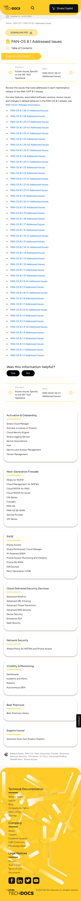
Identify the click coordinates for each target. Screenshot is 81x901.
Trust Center (14, 865)
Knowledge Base (16, 846)
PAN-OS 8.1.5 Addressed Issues (27, 321)
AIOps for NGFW (15, 480)
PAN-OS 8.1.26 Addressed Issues (27, 116)
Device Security (15, 614)
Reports (11, 683)
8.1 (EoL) (44, 756)
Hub (9, 445)
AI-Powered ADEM (16, 553)
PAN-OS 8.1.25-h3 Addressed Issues (29, 121)
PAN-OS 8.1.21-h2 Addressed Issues (29, 184)
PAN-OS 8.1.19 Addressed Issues (27, 213)
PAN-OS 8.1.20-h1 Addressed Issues (29, 201)
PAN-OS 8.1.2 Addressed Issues (27, 344)
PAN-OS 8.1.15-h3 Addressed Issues (29, 235)
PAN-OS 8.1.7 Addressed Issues (27, 304)
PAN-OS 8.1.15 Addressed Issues (27, 241)
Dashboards (13, 674)
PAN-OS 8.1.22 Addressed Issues (27, 173)
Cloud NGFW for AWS (18, 488)
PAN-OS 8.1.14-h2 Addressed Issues (29, 247)
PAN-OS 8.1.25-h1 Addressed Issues (29, 133)
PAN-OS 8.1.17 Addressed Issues (27, 224)
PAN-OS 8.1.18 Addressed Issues (27, 218)
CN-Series (12, 497)
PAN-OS (17, 23)
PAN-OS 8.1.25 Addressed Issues (27, 139)
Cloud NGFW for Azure (18, 493)
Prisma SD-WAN (15, 562)
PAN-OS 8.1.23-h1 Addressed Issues (29, 161)
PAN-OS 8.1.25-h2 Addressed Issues (29, 127)
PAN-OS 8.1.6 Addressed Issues (27, 315)
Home (8, 23)
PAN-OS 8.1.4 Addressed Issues (27, 332)
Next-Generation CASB (19, 571)
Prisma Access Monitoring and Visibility (27, 558)
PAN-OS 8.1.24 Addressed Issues (27, 156)
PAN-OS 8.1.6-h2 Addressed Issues (28, 309)
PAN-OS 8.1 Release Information (23, 104)
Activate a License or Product (22, 428)
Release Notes (16, 753)
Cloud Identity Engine (18, 432)
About (11, 831)
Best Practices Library (18, 713)
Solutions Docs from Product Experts (25, 739)
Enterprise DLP (14, 618)
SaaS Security (14, 623)
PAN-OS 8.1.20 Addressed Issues (27, 207)
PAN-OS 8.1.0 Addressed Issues (27, 355)
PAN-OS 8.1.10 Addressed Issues (27, 275)
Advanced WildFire (16, 596)
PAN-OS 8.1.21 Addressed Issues (27, 195)
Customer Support (17, 838)
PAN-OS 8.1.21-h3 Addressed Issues (29, 178)
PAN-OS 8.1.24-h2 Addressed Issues (29, 144)
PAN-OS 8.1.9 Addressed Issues (27, 287)
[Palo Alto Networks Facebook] (12, 883)
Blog (10, 804)
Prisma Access (14, 545)
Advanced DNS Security (19, 610)
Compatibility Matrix (18, 808)
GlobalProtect (16, 759)
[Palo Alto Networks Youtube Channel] (36, 883)
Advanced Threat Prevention (21, 605)
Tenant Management (17, 454)
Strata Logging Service (18, 436)
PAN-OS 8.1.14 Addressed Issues (27, 252)
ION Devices (13, 566)
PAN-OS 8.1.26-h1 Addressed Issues (29, 110)
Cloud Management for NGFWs (23, 484)
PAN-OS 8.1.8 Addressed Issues (27, 298)
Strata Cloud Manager (18, 423)
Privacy (12, 861)
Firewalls (11, 501)
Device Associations (17, 441)
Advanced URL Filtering (19, 601)
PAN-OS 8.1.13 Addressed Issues (27, 258)
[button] (78, 720)
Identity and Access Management (24, 449)
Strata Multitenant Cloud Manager (24, 549)
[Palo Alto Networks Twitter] (28, 883)
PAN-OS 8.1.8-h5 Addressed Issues (28, 292)
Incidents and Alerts (17, 678)
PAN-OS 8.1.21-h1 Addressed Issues (29, 190)
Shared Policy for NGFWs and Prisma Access (29, 648)
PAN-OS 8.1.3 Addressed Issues (27, 338)
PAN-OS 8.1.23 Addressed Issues (27, 167)
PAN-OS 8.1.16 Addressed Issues (27, 230)
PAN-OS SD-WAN (16, 510)
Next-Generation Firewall (46, 753)
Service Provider (15, 514)
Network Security (18, 756)
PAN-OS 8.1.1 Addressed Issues (26, 349)
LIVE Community (16, 842)
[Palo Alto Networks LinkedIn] (20, 883)
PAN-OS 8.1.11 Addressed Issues (27, 269)
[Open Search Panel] (32, 8)
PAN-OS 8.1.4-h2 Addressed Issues (28, 326)
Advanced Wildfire (57, 756)
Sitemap (12, 815)
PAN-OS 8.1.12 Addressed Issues (27, 264)
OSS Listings (14, 812)
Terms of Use (15, 868)
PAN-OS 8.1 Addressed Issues (37, 23)
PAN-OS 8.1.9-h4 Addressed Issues (28, 281)
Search (11, 800)
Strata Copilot (65, 8)
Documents (14, 872)
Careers (12, 834)
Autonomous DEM (16, 687)
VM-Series (12, 519)
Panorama (64, 753)
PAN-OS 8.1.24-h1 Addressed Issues (29, 150)
